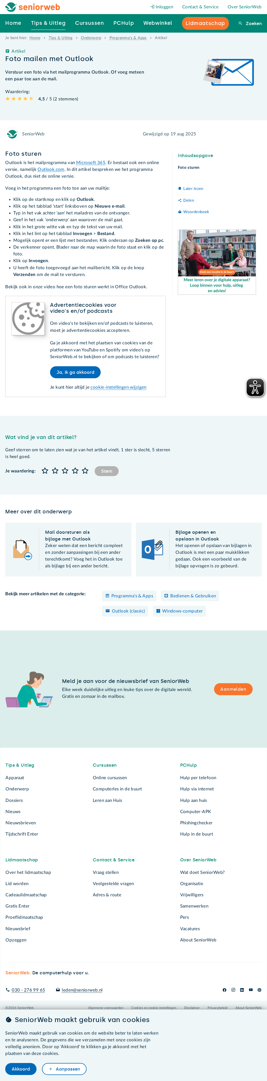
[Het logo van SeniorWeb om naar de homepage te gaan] (32, 7)
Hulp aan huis (193, 800)
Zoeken (253, 23)
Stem (106, 471)
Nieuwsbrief (17, 929)
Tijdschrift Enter (21, 834)
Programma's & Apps (128, 38)
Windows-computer (182, 611)
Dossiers (14, 800)
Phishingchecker (196, 823)
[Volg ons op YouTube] (251, 990)
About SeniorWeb (198, 940)
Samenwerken (194, 906)
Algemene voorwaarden (105, 1008)
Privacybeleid (217, 1008)
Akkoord (21, 1069)
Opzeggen (15, 940)
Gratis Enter (17, 906)
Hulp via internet (197, 789)
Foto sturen (188, 168)
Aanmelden (233, 689)
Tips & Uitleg (61, 38)
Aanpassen (67, 1069)
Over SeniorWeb (245, 7)
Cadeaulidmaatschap (26, 895)
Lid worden (16, 883)
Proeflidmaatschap (24, 917)
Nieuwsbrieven (20, 823)
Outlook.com (51, 169)
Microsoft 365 (90, 162)
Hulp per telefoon (198, 778)
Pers (184, 917)
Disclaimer (192, 1008)
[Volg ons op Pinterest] (259, 990)
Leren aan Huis (107, 800)
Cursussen (105, 765)
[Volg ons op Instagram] (233, 990)
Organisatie (191, 883)
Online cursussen (110, 778)
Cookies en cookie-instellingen (153, 1008)
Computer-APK (195, 811)
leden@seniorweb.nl (82, 990)
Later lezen (193, 189)
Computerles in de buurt (117, 789)
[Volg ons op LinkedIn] (242, 990)
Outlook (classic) (128, 611)
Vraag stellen (106, 872)
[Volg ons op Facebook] (224, 990)
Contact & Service (200, 7)
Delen (188, 200)
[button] (45, 471)
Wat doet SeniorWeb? (202, 872)
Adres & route (107, 895)
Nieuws (12, 811)
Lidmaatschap (21, 859)
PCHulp (188, 765)
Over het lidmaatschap (28, 872)
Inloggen (164, 7)
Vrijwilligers (192, 895)
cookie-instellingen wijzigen (118, 387)
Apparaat (14, 778)
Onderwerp (91, 38)
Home (34, 38)
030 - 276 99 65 (28, 990)
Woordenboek (196, 212)
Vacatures (190, 929)
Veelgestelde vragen (113, 883)
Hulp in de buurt (196, 834)
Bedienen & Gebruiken (193, 596)
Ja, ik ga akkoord (75, 372)
